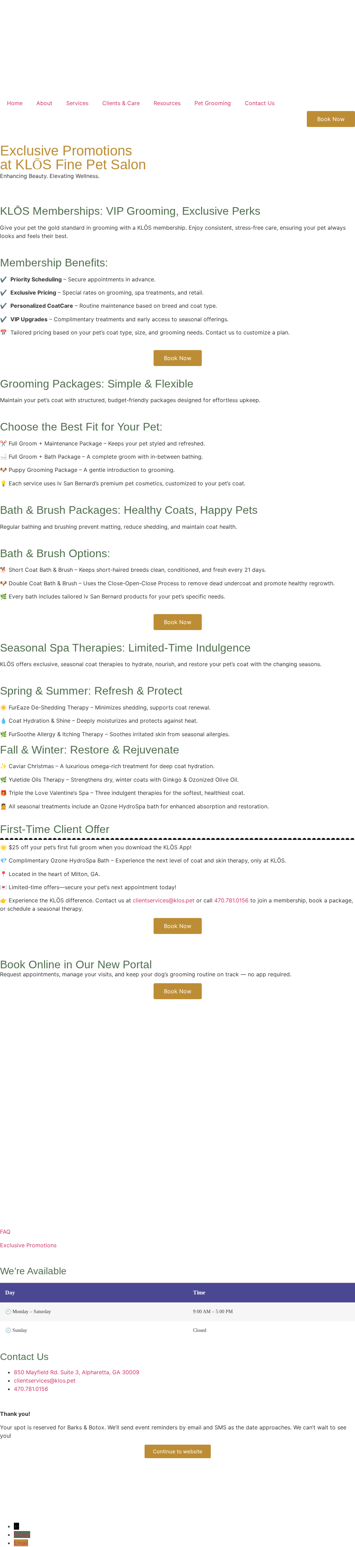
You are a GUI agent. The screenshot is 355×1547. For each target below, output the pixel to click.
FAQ (5, 1231)
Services (77, 103)
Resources (167, 103)
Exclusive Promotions (28, 1245)
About (44, 103)
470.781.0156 (231, 900)
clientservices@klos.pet (163, 900)
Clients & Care (121, 103)
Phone (22, 1534)
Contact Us (260, 103)
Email (21, 1542)
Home (15, 103)
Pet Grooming (212, 103)
